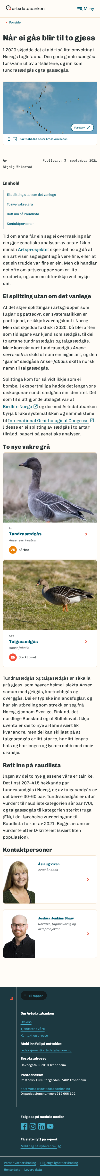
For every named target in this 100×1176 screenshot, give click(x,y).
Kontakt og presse (34, 1035)
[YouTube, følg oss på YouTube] (50, 1126)
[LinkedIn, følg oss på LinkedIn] (41, 1126)
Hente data (12, 1169)
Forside (15, 22)
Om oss (26, 1022)
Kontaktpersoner (20, 224)
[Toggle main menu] (85, 8)
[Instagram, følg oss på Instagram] (32, 1126)
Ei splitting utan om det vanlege (31, 195)
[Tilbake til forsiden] (25, 8)
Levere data (33, 1169)
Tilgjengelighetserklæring (59, 1163)
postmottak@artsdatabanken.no (45, 1089)
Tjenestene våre (33, 1029)
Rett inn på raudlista (23, 214)
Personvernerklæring (20, 1163)
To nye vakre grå (20, 204)
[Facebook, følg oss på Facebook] (24, 1126)
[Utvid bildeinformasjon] (12, 139)
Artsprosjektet (33, 249)
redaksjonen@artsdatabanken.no (46, 1050)
